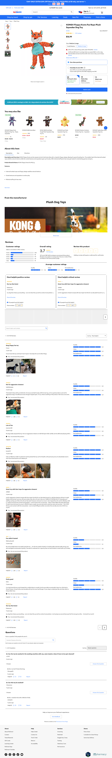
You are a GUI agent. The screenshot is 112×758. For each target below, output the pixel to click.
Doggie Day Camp (62, 737)
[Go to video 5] (8, 54)
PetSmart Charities (10, 749)
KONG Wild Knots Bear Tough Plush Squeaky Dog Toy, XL (47, 131)
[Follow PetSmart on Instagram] (10, 754)
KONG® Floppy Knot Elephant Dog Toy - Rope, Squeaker (11, 131)
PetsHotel (60, 734)
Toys (11, 21)
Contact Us (34, 734)
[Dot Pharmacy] (100, 754)
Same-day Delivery (89, 737)
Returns (33, 740)
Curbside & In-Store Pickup (91, 734)
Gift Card (8, 7)
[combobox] (53, 12)
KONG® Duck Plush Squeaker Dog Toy (63, 131)
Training (59, 740)
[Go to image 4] (8, 47)
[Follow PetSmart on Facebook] (6, 754)
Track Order (34, 737)
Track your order (19, 7)
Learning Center (9, 743)
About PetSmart (9, 731)
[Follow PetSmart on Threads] (14, 754)
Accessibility (34, 743)
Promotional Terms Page (62, 721)
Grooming (60, 731)
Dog (6, 21)
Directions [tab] (27, 153)
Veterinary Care (61, 743)
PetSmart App (8, 746)
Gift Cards (7, 740)
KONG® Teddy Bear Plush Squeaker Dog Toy (100, 131)
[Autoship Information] (84, 67)
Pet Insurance (61, 746)
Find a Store (87, 731)
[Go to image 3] (8, 40)
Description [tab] (9, 153)
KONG (68, 31)
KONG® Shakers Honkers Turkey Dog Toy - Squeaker (82, 131)
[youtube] (22, 754)
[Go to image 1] (8, 26)
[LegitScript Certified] (88, 754)
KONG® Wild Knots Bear (28, 130)
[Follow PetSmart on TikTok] (18, 754)
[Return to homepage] (17, 12)
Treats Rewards (9, 737)
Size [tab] (18, 153)
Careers (7, 734)
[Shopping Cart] (104, 13)
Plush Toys (16, 21)
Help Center (34, 731)
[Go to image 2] (8, 33)
